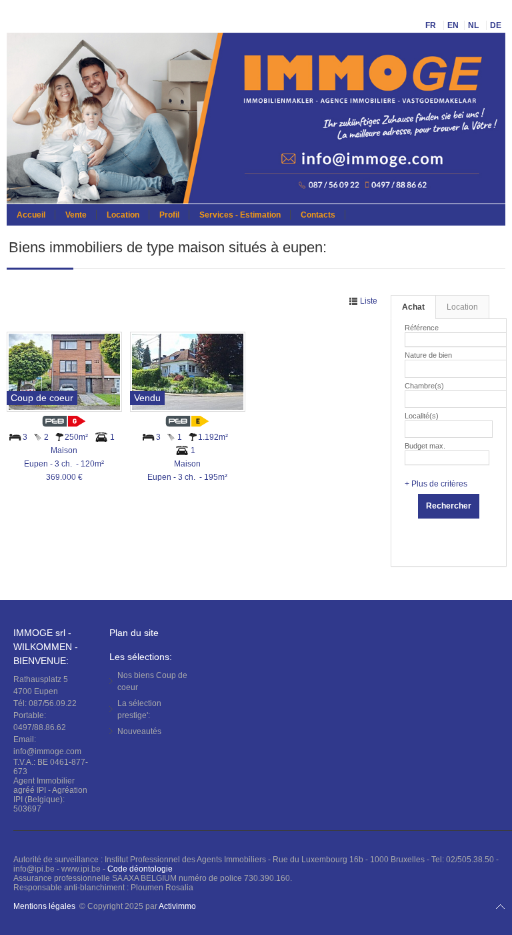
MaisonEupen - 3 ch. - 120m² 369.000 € (64, 464)
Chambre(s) (424, 386)
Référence (422, 328)
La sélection (139, 709)
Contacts (318, 215)
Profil (169, 215)
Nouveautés (139, 731)
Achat (413, 307)
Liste (367, 301)
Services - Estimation (240, 215)
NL (474, 25)
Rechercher (448, 506)
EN (453, 25)
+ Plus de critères (436, 484)
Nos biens (152, 681)
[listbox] (413, 366)
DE (496, 25)
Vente (76, 215)
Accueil (31, 215)
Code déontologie (140, 869)
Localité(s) (422, 416)
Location (123, 215)
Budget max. (425, 446)
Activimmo (177, 906)
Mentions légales (44, 906)
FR (431, 25)
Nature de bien (428, 355)
